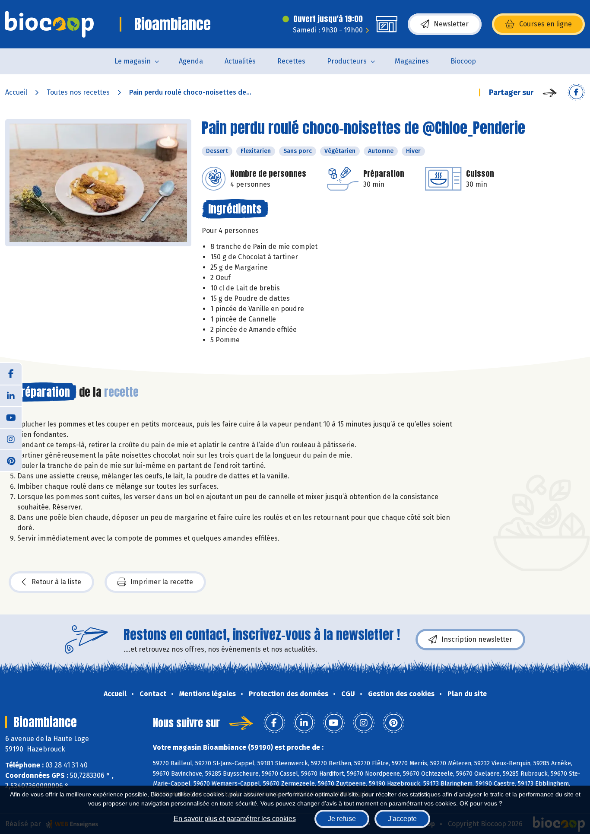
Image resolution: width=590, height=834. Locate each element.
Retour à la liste (56, 582)
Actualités (240, 61)
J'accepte (402, 818)
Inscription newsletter (476, 639)
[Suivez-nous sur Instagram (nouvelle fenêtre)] (11, 438)
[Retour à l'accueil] (49, 24)
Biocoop (463, 61)
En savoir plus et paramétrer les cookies (235, 818)
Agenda (191, 61)
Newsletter (451, 24)
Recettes (291, 61)
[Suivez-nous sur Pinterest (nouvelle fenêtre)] (11, 460)
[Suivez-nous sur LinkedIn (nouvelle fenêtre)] (11, 395)
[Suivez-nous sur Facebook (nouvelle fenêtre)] (11, 374)
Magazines (412, 61)
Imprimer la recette (161, 582)
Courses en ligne (545, 24)
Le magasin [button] (132, 61)
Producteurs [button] (347, 61)
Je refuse (342, 818)
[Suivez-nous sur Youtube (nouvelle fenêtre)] (11, 417)
